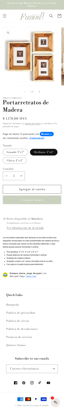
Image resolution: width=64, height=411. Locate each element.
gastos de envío (33, 123)
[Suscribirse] (53, 368)
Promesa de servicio (19, 337)
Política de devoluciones (22, 329)
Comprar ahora (32, 200)
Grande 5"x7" (15, 152)
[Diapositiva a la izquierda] (24, 91)
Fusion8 (26, 405)
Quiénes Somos (15, 345)
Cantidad (8, 168)
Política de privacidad (20, 313)
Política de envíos (17, 321)
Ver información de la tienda (25, 228)
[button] (5, 16)
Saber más (31, 276)
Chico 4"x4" (15, 160)
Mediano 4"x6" (44, 152)
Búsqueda (12, 305)
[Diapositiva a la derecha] (39, 91)
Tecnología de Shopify (39, 405)
